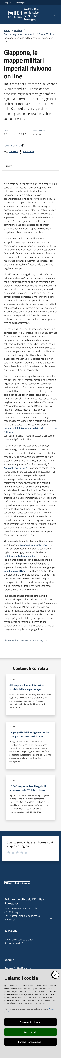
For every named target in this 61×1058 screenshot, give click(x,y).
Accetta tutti (30, 1032)
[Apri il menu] (4, 14)
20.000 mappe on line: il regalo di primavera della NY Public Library (27, 788)
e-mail (16, 943)
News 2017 (45, 34)
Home (7, 30)
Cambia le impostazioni (30, 1042)
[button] (53, 14)
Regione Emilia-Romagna (15, 2)
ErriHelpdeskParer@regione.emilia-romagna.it (22, 917)
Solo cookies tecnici (30, 1022)
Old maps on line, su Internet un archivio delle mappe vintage (26, 687)
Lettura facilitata (13, 145)
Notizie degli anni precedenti (19, 34)
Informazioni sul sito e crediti (19, 939)
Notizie (18, 30)
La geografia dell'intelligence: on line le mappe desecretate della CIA (29, 734)
